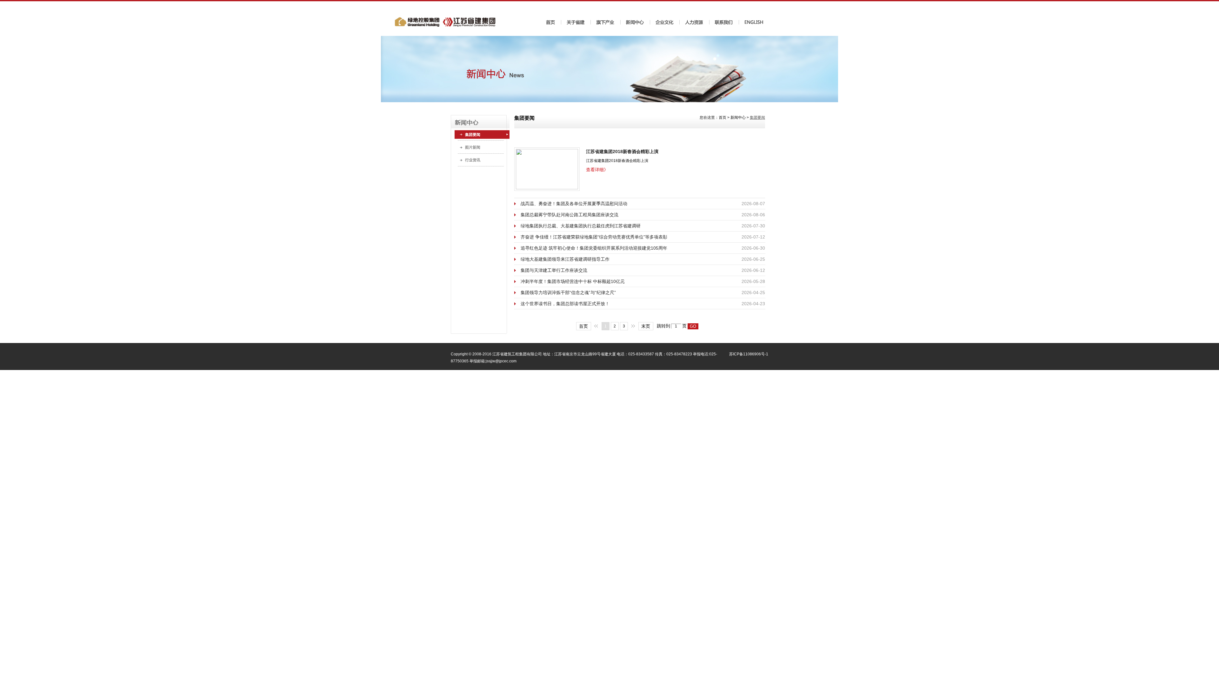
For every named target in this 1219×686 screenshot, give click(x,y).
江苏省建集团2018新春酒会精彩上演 (622, 151)
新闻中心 (738, 117)
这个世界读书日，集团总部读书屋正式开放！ (565, 303)
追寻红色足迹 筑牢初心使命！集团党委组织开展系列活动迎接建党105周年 (594, 248)
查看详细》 (597, 169)
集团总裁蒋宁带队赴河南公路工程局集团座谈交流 (569, 214)
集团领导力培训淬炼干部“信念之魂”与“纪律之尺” (568, 292)
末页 (645, 326)
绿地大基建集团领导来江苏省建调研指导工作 (565, 259)
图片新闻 (472, 147)
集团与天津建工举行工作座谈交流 (554, 270)
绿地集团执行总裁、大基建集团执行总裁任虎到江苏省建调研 (581, 225)
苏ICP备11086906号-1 (748, 354)
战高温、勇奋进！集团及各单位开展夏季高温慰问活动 (574, 203)
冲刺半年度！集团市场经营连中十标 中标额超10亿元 (573, 281)
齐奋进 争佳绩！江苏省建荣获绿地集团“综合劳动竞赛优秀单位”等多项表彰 (594, 236)
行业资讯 (472, 160)
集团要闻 (472, 134)
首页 (722, 117)
